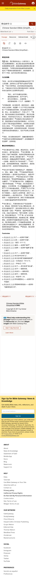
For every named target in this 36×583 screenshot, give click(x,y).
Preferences (8, 574)
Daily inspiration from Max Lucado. (17, 8)
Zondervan (8, 535)
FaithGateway (9, 514)
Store (6, 459)
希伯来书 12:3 (9, 240)
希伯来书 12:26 (9, 277)
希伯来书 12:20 (9, 258)
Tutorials (7, 480)
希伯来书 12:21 (9, 263)
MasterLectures (9, 538)
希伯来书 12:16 (9, 253)
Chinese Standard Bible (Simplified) (15, 304)
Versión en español (11, 571)
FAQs (5, 477)
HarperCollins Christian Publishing (16, 522)
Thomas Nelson (9, 530)
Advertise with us (10, 485)
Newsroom (8, 464)
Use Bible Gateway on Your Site (15, 482)
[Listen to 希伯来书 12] (25, 43)
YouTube (7, 561)
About (6, 448)
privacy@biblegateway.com (10, 435)
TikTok (6, 556)
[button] (33, 3)
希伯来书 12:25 (9, 271)
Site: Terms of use (10, 501)
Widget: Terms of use (11, 504)
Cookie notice (9, 498)
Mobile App (8, 456)
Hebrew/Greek (23, 37)
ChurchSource (9, 519)
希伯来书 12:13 (9, 245)
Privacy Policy (8, 434)
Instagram (7, 550)
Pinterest (7, 553)
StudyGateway (9, 516)
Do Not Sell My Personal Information (18, 496)
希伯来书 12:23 (9, 266)
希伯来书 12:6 (9, 242)
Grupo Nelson (9, 524)
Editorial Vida (8, 527)
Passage (4, 37)
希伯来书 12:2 (9, 237)
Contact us (7, 488)
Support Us (8, 467)
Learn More (9, 333)
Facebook (7, 548)
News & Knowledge (11, 451)
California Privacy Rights (13, 493)
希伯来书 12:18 (9, 256)
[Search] (32, 24)
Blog (5, 462)
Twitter (6, 558)
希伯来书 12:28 (9, 279)
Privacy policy (9, 490)
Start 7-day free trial (12, 328)
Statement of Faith (10, 454)
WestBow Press (9, 532)
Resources (12, 37)
